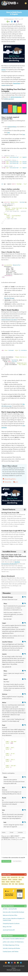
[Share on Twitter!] (12, 21)
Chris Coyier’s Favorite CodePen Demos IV (13, 938)
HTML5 (9, 879)
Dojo (23, 877)
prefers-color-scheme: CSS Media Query (13, 942)
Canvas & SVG (14, 877)
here (8, 132)
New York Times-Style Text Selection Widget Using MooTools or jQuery (13, 556)
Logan (4, 623)
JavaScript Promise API (9, 930)
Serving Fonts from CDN (10, 513)
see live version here (16, 97)
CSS (19, 877)
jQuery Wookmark (8, 576)
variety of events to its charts (9, 319)
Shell (16, 884)
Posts (16, 482)
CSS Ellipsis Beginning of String (11, 945)
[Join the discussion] (7, 21)
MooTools (13, 881)
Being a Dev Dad (7, 926)
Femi (3, 725)
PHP (10, 884)
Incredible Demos (9, 552)
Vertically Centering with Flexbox (11, 948)
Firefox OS (4, 879)
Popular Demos (7, 936)
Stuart (6, 679)
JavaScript (15, 879)
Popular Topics (6, 874)
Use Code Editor (17, 861)
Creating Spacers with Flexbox (11, 951)
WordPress (21, 884)
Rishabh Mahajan (7, 597)
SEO (13, 884)
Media (3, 881)
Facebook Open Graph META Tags (13, 531)
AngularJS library (12, 127)
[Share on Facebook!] (15, 21)
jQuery (20, 879)
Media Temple (16, 970)
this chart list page (9, 298)
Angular (3, 69)
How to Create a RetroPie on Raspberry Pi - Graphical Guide (14, 919)
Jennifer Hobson (7, 642)
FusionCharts (16, 83)
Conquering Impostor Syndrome (11, 923)
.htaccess (4, 877)
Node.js (18, 881)
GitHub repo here (8, 99)
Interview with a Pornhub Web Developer (13, 912)
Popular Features (8, 906)
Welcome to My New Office (10, 915)
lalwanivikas (8, 482)
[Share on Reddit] (18, 21)
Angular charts (5, 85)
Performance (5, 884)
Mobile (7, 881)
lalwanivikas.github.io (10, 479)
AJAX (8, 877)
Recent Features (9, 509)
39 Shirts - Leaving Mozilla (10, 909)
